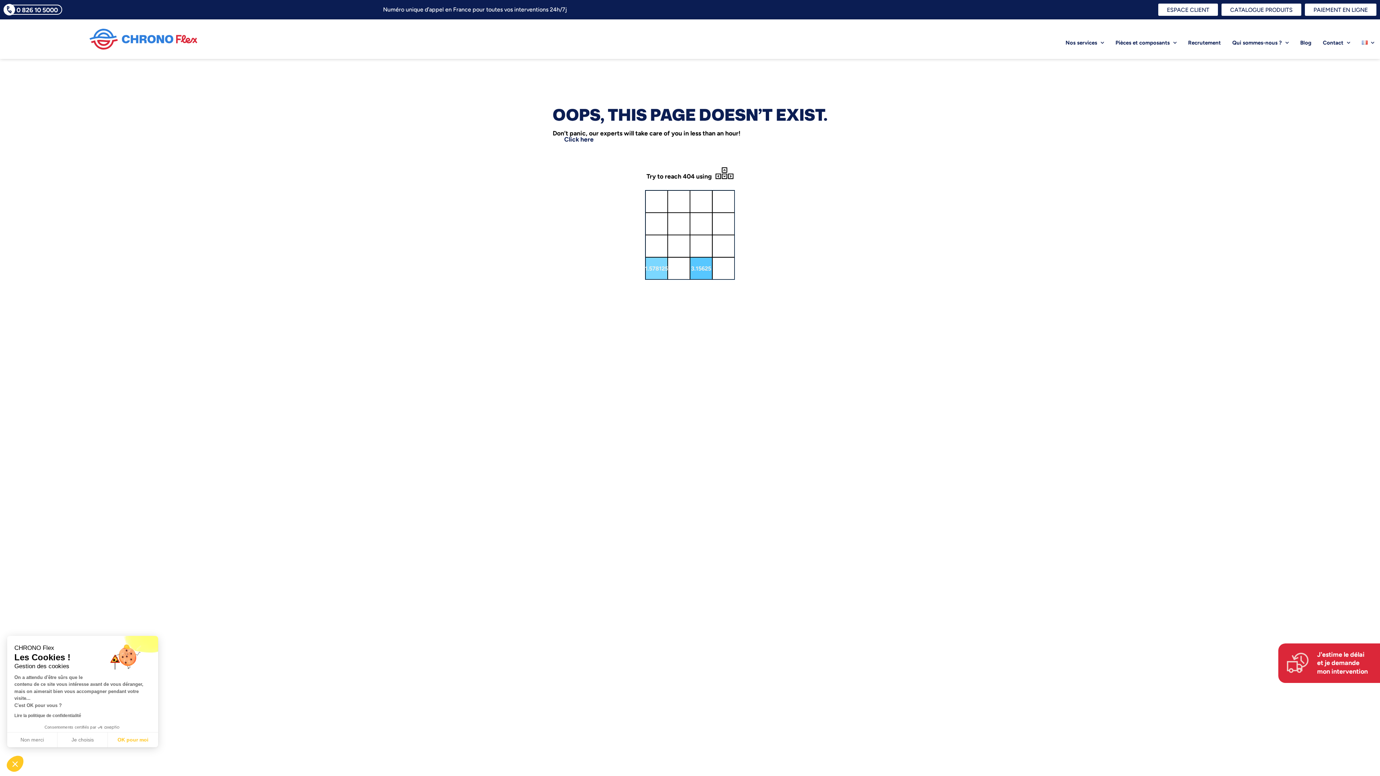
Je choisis (83, 740)
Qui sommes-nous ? (1257, 43)
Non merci (32, 740)
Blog (1305, 43)
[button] (15, 763)
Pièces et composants (1143, 43)
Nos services (1081, 43)
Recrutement (1204, 43)
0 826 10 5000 (37, 10)
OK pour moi (133, 740)
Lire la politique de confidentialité (47, 715)
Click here (579, 139)
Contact (1333, 43)
